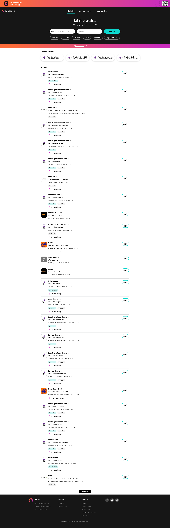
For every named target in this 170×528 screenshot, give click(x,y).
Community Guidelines (89, 512)
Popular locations (47, 52)
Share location (79, 46)
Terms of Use (86, 509)
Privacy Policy (86, 506)
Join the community (85, 11)
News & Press (62, 506)
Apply (125, 73)
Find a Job (70, 11)
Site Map (84, 515)
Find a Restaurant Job (42, 503)
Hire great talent (101, 11)
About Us (61, 503)
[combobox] (62, 31)
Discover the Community (43, 506)
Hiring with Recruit (41, 509)
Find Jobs (112, 31)
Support (84, 503)
